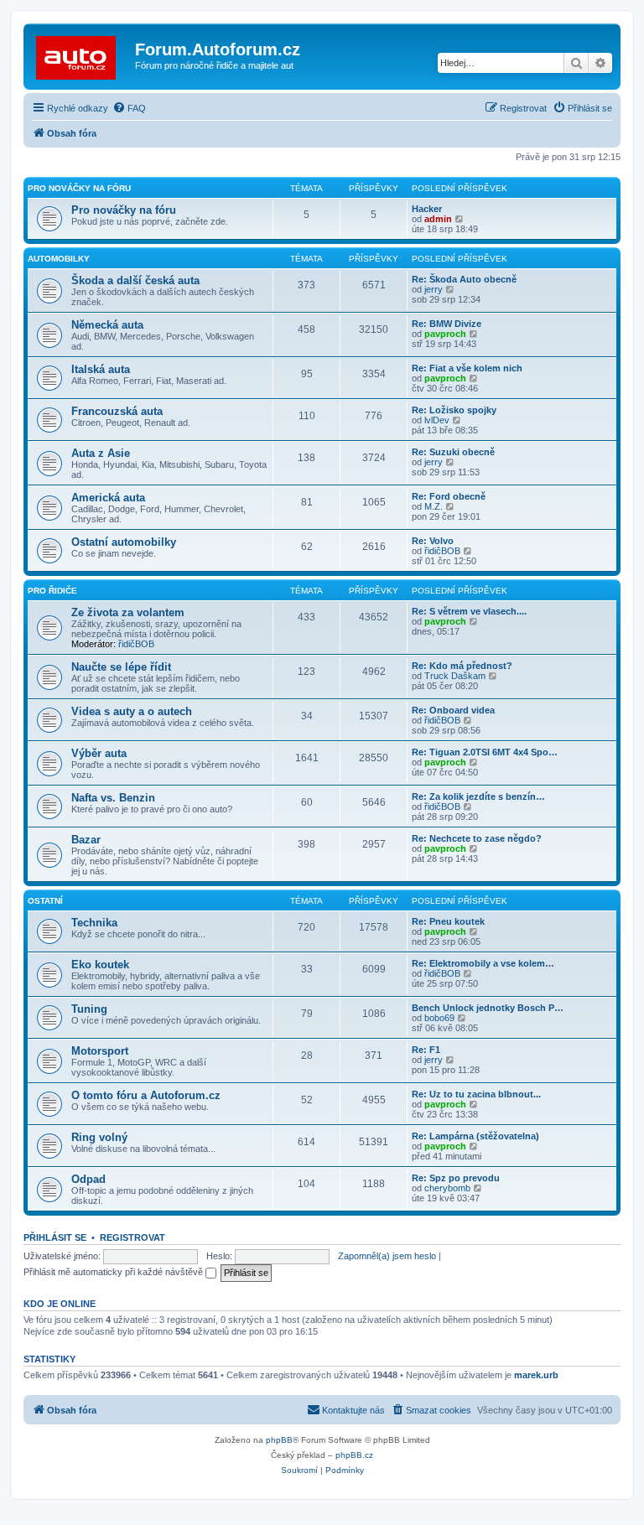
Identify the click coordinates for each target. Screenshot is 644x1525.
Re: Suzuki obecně (453, 452)
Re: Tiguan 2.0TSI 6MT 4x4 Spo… (485, 752)
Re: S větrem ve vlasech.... (469, 611)
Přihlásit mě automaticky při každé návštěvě (114, 1272)
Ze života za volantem (127, 612)
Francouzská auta (117, 411)
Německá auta (107, 325)
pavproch (445, 334)
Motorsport (99, 1051)
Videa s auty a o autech (131, 711)
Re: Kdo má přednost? (462, 666)
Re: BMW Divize (446, 324)
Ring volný (99, 1137)
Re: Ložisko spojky (454, 410)
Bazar (86, 839)
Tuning (89, 1009)
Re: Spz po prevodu (456, 1178)
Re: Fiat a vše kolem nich (467, 368)
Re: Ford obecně (449, 496)
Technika (94, 922)
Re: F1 (426, 1050)
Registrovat (132, 1237)
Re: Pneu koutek (448, 921)
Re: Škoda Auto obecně (464, 279)
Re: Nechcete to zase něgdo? (477, 838)
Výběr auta (99, 753)
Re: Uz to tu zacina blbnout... (476, 1094)
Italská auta (100, 369)
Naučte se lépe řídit (121, 667)
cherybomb (447, 1188)
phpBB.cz (354, 1455)
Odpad (88, 1179)
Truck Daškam (455, 676)
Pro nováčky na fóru (79, 188)
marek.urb (536, 1375)
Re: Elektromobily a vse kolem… (483, 963)
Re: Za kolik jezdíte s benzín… (478, 796)
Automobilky (59, 258)
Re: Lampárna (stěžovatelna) (475, 1136)
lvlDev (436, 420)
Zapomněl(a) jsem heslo (387, 1256)
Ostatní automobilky (123, 542)
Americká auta (108, 497)
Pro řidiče (52, 590)
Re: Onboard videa (453, 710)
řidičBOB (442, 551)
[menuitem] (129, 108)
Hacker (427, 209)
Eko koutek (100, 964)
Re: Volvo (433, 541)
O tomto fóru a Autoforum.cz (146, 1095)
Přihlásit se (54, 1237)
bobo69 (439, 1018)
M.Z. (433, 506)
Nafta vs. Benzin (113, 797)
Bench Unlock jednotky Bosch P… (488, 1008)
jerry (433, 289)
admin (438, 219)
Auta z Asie (100, 453)
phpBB (279, 1440)
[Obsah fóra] (81, 54)
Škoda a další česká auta (135, 280)
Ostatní (45, 900)
